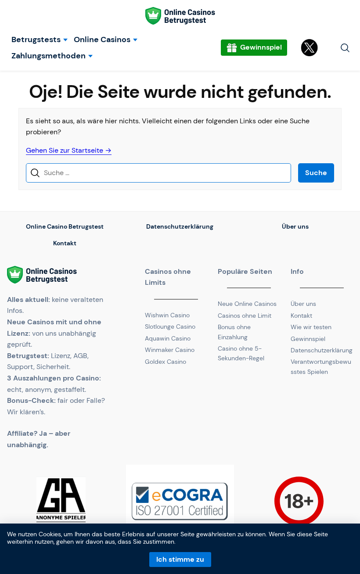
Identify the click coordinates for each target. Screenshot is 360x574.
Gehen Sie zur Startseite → (69, 150)
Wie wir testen (311, 327)
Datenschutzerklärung (179, 226)
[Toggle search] (345, 48)
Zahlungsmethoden (48, 56)
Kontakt (64, 243)
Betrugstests (36, 39)
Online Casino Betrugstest (65, 226)
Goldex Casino (165, 362)
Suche (316, 172)
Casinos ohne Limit (244, 315)
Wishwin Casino (167, 315)
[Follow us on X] (310, 48)
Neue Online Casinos (247, 304)
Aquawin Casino (168, 338)
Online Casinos (102, 39)
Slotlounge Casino (170, 326)
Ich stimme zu (180, 559)
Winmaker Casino (169, 350)
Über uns (295, 226)
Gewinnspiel (308, 339)
